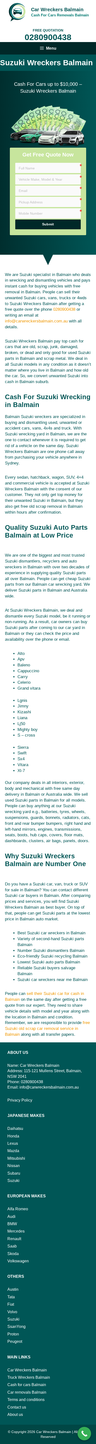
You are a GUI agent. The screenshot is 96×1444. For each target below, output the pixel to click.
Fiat (10, 1304)
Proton (13, 1334)
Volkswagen (18, 1261)
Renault (14, 1239)
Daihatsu (15, 1128)
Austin (12, 1289)
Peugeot (14, 1341)
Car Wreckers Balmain (57, 9)
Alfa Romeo (17, 1209)
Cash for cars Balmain (26, 1385)
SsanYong (16, 1326)
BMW (12, 1224)
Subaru (13, 1173)
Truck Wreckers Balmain (28, 1377)
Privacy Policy (19, 1100)
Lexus (12, 1143)
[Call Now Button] (84, 1433)
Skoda (13, 1254)
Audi (11, 1216)
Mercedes (16, 1231)
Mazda (13, 1151)
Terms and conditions (26, 1400)
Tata (11, 1297)
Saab (12, 1246)
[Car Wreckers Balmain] (17, 12)
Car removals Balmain (26, 1392)
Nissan (13, 1166)
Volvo (12, 1312)
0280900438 (48, 37)
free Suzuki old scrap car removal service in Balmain (47, 1028)
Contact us (16, 1407)
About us (15, 1414)
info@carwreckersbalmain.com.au (36, 321)
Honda (13, 1136)
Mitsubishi (16, 1158)
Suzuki (13, 1181)
